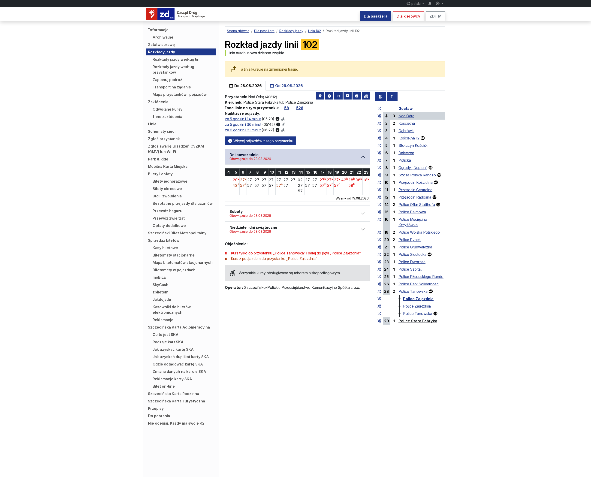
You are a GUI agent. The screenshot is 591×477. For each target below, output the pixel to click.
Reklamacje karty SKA (172, 379)
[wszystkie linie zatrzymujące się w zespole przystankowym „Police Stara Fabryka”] (379, 321)
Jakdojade (162, 299)
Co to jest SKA (165, 334)
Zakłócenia (158, 102)
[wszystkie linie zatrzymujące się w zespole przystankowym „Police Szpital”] (379, 269)
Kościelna (406, 123)
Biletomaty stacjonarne (174, 255)
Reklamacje (163, 319)
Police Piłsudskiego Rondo (420, 276)
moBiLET (160, 277)
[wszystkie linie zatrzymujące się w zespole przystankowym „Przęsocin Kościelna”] (379, 182)
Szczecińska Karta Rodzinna (173, 393)
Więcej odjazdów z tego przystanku (262, 141)
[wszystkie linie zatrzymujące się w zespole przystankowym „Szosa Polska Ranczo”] (379, 175)
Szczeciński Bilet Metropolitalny (177, 233)
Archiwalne (163, 37)
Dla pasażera (375, 16)
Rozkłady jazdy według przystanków (173, 69)
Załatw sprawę (161, 44)
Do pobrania (159, 416)
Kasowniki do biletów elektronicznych (172, 310)
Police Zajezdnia (418, 298)
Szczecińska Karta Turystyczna (176, 401)
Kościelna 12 (408, 138)
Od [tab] (288, 85)
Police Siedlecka (412, 254)
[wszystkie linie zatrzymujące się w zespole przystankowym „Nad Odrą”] (379, 116)
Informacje (158, 29)
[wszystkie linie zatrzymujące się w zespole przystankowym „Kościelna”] (379, 123)
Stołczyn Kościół (413, 145)
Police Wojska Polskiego (419, 232)
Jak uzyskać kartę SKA (173, 349)
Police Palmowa (412, 212)
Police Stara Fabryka (417, 321)
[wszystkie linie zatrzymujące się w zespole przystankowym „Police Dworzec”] (379, 262)
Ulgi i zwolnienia (167, 196)
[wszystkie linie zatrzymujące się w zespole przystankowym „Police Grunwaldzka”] (379, 247)
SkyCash (160, 284)
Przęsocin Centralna (415, 189)
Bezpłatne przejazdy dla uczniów (183, 203)
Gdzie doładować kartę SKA (178, 364)
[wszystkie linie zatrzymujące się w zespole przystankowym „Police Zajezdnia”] (379, 298)
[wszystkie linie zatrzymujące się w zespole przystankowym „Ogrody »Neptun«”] (379, 167)
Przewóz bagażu (167, 210)
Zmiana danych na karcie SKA (179, 371)
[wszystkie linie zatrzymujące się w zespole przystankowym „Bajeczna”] (379, 153)
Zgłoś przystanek (164, 138)
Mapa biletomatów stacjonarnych (183, 262)
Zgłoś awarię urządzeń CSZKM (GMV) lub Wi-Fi (176, 149)
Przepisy (156, 408)
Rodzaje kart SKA (168, 342)
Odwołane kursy (167, 109)
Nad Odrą (406, 116)
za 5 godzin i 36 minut (243, 124)
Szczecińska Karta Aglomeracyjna (179, 327)
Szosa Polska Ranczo (417, 175)
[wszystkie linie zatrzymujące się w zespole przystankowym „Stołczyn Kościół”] (379, 145)
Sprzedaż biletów (163, 240)
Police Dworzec (411, 262)
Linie (152, 124)
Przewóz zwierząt (169, 218)
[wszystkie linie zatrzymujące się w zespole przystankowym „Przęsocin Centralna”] (379, 189)
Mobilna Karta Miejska (167, 166)
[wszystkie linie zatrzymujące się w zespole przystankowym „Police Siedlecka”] (379, 254)
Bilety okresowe (167, 188)
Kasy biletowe (165, 247)
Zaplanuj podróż (167, 79)
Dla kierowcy (408, 16)
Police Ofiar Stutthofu (416, 204)
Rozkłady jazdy (161, 52)
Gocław (405, 108)
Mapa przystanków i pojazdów (180, 94)
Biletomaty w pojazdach (174, 270)
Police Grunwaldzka (415, 247)
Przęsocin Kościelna (415, 182)
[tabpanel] (335, 207)
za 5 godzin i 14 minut (243, 119)
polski (416, 4)
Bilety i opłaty (160, 174)
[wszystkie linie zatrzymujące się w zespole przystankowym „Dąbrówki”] (379, 130)
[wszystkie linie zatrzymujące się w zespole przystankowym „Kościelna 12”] (379, 138)
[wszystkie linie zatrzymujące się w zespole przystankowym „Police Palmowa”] (379, 212)
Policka (404, 160)
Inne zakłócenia (167, 116)
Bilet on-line (164, 386)
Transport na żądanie (172, 87)
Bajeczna (406, 153)
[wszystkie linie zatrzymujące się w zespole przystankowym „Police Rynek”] (379, 239)
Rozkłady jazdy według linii (177, 59)
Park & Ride (158, 159)
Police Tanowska (413, 291)
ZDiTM (435, 16)
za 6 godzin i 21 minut (243, 130)
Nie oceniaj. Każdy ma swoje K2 (176, 423)
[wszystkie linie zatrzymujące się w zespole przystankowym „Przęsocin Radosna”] (379, 197)
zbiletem (160, 292)
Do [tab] (247, 85)
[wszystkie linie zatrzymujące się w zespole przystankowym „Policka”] (379, 160)
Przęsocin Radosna (414, 197)
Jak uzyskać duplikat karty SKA (181, 356)
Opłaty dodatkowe (169, 225)
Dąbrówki (406, 130)
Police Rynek (409, 239)
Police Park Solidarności (418, 284)
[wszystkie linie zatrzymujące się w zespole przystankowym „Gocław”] (379, 108)
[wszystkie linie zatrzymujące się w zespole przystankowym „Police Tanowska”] (379, 291)
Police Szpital (410, 269)
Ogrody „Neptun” (412, 167)
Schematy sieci (161, 131)
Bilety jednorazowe (170, 181)
